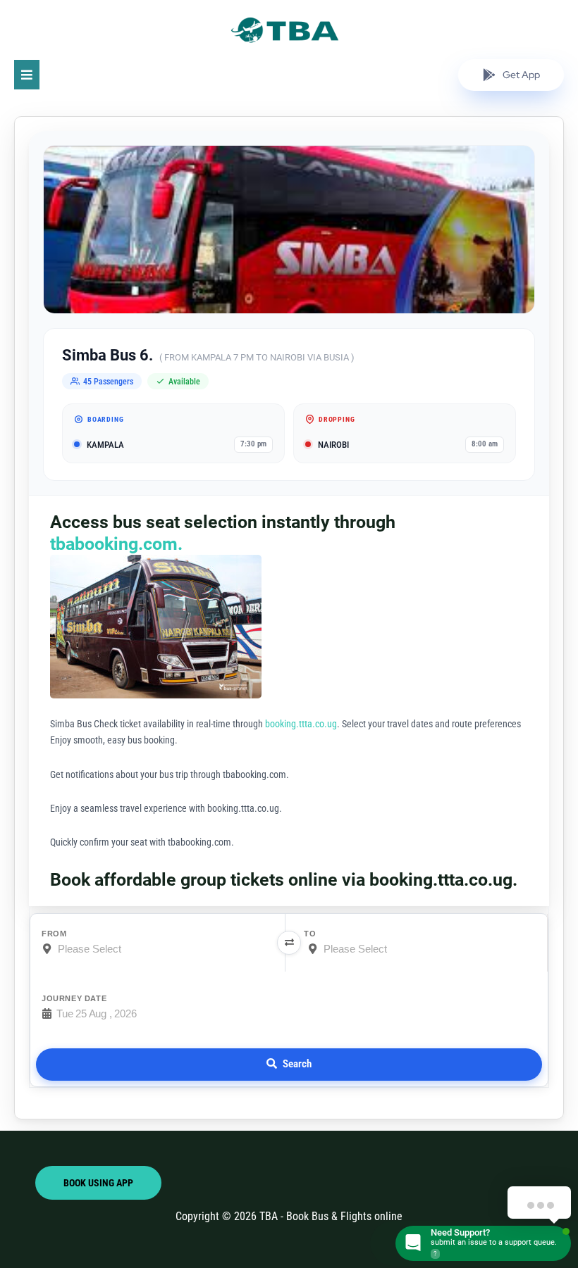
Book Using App (98, 1182)
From (54, 933)
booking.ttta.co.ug (301, 723)
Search (297, 1063)
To (310, 933)
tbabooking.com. (116, 544)
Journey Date (74, 998)
